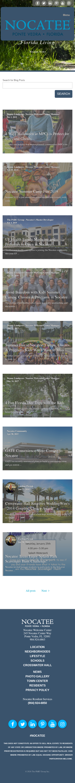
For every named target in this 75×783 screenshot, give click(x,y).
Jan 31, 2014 (23, 489)
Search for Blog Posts (14, 80)
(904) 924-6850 (37, 702)
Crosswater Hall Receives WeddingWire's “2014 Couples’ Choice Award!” (37, 506)
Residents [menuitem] (37, 685)
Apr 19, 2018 (12, 275)
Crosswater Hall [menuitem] (37, 665)
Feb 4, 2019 (12, 222)
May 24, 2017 (13, 381)
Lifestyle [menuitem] (37, 656)
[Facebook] (37, 3)
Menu (66, 14)
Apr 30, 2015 (12, 434)
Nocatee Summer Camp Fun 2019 (31, 191)
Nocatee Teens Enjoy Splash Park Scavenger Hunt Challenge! (31, 559)
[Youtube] (62, 3)
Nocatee (37, 623)
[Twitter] (44, 3)
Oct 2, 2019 (12, 117)
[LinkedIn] (50, 3)
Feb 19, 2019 (12, 169)
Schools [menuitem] (37, 660)
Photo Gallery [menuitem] (37, 676)
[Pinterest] (56, 3)
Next (45, 590)
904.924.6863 (37, 639)
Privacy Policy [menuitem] (37, 690)
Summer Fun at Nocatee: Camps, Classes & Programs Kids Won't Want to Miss (37, 347)
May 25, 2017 (13, 328)
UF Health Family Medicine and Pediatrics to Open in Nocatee (30, 242)
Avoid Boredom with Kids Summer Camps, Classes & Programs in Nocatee (36, 294)
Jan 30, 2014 (23, 542)
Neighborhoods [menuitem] (37, 651)
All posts (31, 590)
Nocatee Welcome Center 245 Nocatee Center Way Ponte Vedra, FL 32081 (37, 633)
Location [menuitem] (37, 647)
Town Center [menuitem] (37, 680)
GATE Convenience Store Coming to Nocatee (33, 453)
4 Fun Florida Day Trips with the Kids (34, 402)
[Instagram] (69, 3)
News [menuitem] (37, 671)
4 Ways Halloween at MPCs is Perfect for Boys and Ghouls (37, 136)
